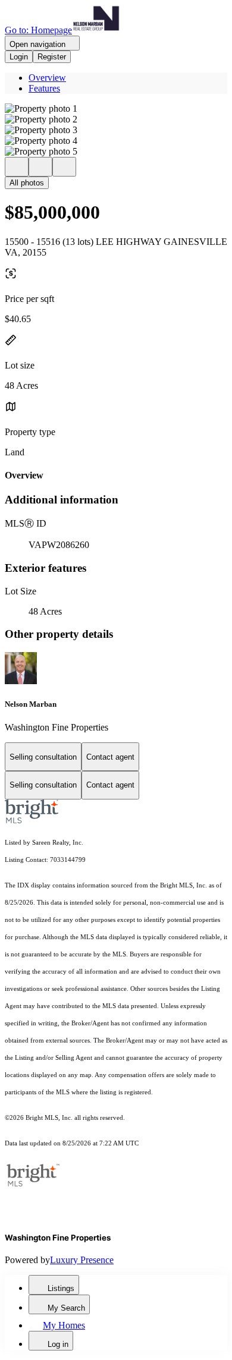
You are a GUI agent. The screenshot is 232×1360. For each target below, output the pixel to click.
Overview (47, 78)
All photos (27, 182)
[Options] (17, 167)
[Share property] (64, 167)
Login (19, 56)
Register (51, 56)
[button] (116, 108)
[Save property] (40, 167)
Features (44, 88)
